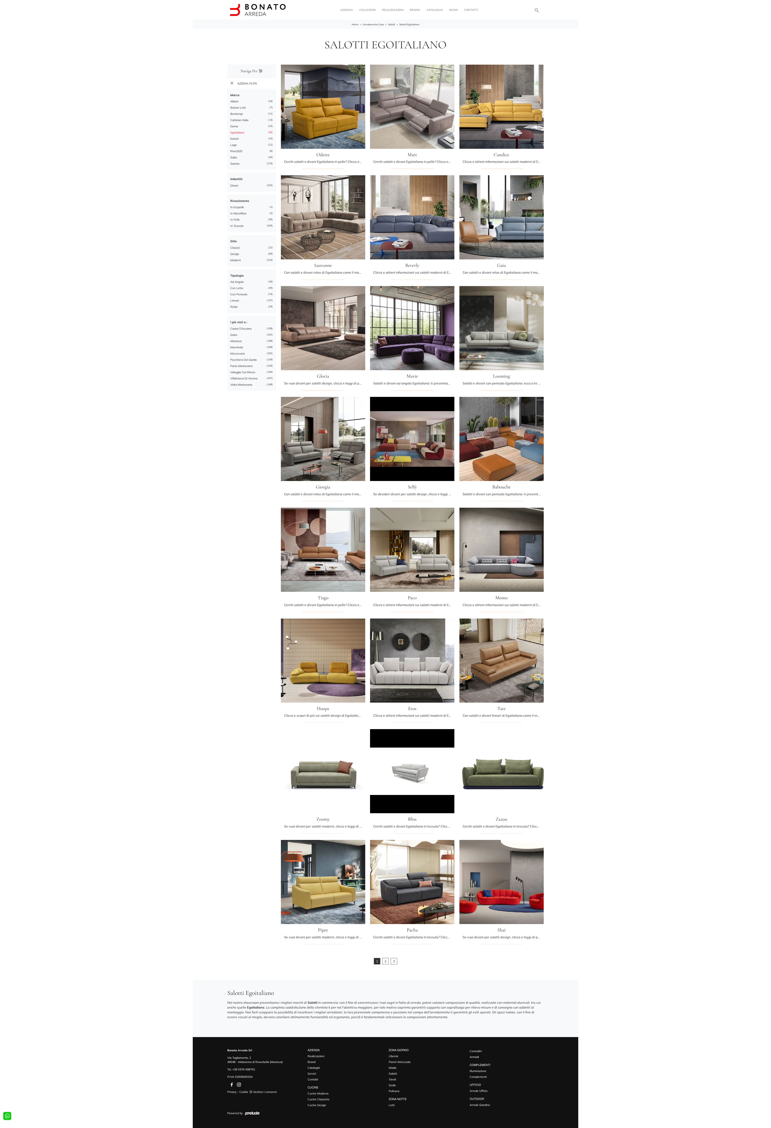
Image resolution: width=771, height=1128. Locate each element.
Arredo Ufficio (478, 1091)
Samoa (234, 163)
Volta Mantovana (241, 384)
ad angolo (237, 282)
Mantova (236, 341)
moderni (235, 260)
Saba (233, 157)
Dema (234, 126)
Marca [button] (234, 95)
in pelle (235, 219)
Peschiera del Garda (243, 360)
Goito (233, 335)
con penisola (238, 294)
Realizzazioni (392, 9)
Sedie (392, 1085)
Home (355, 24)
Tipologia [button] (237, 275)
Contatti (471, 9)
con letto (236, 288)
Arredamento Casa (373, 24)
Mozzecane (237, 353)
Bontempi (236, 114)
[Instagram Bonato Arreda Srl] (238, 1084)
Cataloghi (435, 9)
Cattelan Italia (239, 120)
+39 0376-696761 (243, 1069)
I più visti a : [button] (238, 322)
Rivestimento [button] (239, 201)
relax (234, 307)
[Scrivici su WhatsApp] (7, 1116)
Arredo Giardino (480, 1105)
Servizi (312, 1073)
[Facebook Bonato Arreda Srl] (231, 1084)
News (453, 9)
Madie (393, 1068)
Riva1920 (236, 151)
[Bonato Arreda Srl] (258, 10)
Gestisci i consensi (265, 1092)
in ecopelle (237, 207)
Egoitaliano (237, 132)
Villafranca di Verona (243, 378)
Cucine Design (317, 1105)
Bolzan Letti (238, 107)
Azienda (346, 9)
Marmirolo (236, 347)
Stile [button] (233, 241)
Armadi (474, 1057)
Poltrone (394, 1091)
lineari (234, 300)
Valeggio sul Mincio (242, 372)
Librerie (393, 1056)
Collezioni (367, 9)
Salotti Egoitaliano (409, 24)
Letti (392, 1105)
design (234, 254)
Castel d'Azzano (241, 328)
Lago (233, 145)
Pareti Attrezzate (400, 1062)
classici (235, 248)
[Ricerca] (537, 10)
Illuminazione (478, 1071)
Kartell (234, 139)
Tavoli (392, 1079)
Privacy (232, 1092)
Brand (415, 9)
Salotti (391, 24)
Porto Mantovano (241, 366)
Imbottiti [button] (236, 179)
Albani (234, 101)
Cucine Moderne (318, 1093)
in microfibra (238, 213)
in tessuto (237, 226)
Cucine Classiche (318, 1099)
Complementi (478, 1077)
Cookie (243, 1092)
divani (234, 185)
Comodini (476, 1051)
